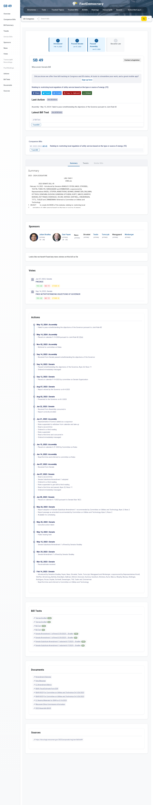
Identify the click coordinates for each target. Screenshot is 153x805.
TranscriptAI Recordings (8, 61)
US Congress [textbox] (28, 19)
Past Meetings (9, 68)
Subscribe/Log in (134, 10)
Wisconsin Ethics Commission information (50, 704)
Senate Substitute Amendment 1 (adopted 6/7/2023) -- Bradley (60, 641)
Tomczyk (105, 234)
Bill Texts (7, 79)
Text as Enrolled (43, 618)
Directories (31, 10)
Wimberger (129, 234)
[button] (149, 18)
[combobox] (30, 18)
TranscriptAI (107, 10)
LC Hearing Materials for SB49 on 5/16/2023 (51, 700)
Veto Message (41, 681)
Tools (44, 10)
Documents (8, 85)
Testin (95, 234)
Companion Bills (10, 19)
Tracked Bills (73, 10)
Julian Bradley (45, 234)
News (6, 48)
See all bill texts (57, 112)
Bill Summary (8, 25)
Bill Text (37, 120)
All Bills (85, 10)
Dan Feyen (66, 234)
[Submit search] (144, 18)
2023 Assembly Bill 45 (43, 708)
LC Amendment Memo (44, 685)
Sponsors (7, 42)
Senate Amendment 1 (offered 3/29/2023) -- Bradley (57, 634)
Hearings (95, 10)
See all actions (52, 99)
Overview (7, 14)
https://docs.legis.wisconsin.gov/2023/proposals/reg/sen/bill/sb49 (59, 740)
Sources (7, 91)
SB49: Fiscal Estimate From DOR (47, 689)
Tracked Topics (58, 10)
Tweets (6, 31)
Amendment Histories (43, 677)
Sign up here (87, 80)
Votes (6, 54)
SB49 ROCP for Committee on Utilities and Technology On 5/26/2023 (60, 692)
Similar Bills (8, 37)
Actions (6, 74)
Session (119, 10)
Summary (73, 163)
